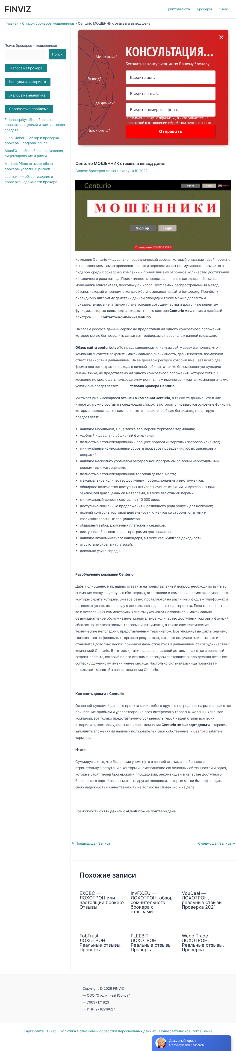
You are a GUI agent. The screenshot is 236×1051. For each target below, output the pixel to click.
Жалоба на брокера (25, 68)
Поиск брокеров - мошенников (31, 45)
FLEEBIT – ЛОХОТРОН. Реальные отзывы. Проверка (152, 942)
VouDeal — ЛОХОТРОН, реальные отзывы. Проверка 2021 (203, 900)
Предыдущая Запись (90, 843)
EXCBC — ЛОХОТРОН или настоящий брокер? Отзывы (102, 900)
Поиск (57, 54)
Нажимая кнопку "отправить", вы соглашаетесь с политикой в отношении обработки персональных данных (169, 122)
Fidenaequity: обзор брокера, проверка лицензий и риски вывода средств (35, 124)
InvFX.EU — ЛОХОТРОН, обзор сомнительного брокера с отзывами (152, 902)
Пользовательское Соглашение (185, 1031)
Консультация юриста (27, 81)
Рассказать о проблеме (29, 109)
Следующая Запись (216, 843)
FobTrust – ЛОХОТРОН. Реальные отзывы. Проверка (101, 942)
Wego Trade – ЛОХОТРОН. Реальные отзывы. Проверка (203, 942)
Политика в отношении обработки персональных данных (108, 1031)
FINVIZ (18, 9)
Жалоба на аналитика (27, 95)
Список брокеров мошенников (101, 171)
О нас (51, 1031)
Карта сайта (34, 1031)
